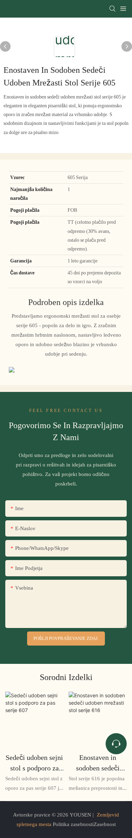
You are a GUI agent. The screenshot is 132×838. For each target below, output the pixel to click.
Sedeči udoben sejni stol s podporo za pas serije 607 (34, 763)
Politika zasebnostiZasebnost (83, 824)
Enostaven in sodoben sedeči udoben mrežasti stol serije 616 (97, 763)
